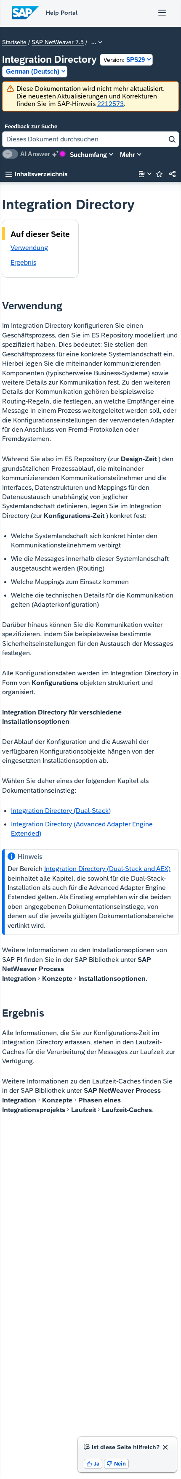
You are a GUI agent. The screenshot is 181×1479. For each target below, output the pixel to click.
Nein (116, 1463)
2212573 (110, 103)
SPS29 (124, 59)
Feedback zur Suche (31, 126)
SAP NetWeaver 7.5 (58, 42)
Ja (93, 1463)
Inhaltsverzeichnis (36, 174)
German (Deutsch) (32, 71)
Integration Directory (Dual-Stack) (61, 810)
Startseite (14, 42)
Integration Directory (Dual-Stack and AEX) (107, 868)
